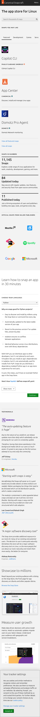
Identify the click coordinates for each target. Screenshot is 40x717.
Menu (36, 2)
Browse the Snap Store (10, 585)
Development (18, 37)
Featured (6, 37)
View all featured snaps (10, 141)
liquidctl (13, 381)
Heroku (14, 459)
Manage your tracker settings (14, 706)
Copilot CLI (9, 58)
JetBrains (12, 559)
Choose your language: (12, 297)
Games (28, 37)
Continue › (33, 395)
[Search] (36, 19)
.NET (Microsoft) (7, 513)
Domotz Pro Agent (15, 122)
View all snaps (7, 146)
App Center (10, 90)
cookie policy (17, 700)
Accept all (8, 711)
